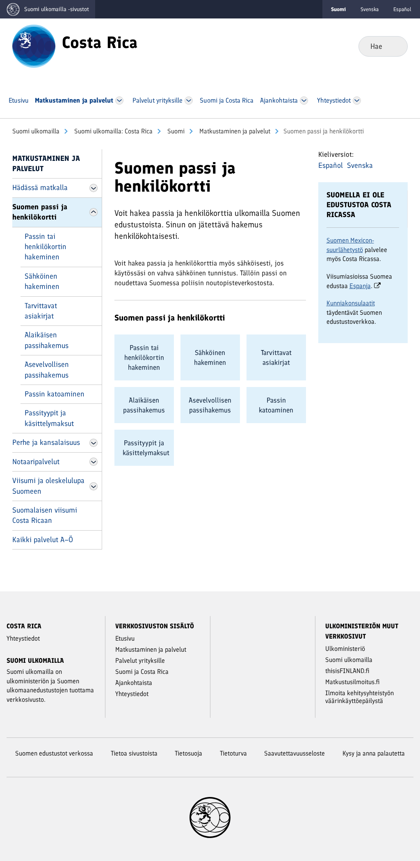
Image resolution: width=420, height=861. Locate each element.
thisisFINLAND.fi (347, 671)
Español (402, 9)
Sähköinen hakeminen (42, 281)
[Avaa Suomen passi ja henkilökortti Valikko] (93, 212)
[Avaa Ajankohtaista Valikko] (304, 100)
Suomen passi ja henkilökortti (39, 212)
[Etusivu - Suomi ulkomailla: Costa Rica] (33, 45)
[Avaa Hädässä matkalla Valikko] (93, 188)
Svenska (370, 9)
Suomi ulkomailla (35, 131)
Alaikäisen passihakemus (46, 340)
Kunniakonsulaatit (350, 303)
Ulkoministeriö (345, 649)
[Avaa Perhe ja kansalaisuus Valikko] (93, 443)
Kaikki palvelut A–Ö (42, 539)
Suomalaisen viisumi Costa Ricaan (44, 515)
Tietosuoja (188, 753)
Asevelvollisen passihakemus (47, 369)
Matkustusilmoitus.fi (352, 682)
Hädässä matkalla (40, 187)
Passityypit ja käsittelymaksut (49, 418)
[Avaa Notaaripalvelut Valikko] (93, 461)
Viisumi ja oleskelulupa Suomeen (48, 485)
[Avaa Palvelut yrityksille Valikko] (189, 100)
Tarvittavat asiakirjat (41, 311)
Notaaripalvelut (35, 461)
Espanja (360, 286)
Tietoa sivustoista (134, 753)
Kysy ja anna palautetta (373, 753)
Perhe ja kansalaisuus (46, 442)
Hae (395, 46)
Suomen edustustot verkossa (54, 753)
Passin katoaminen (54, 393)
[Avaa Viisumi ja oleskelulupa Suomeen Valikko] (93, 486)
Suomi (175, 131)
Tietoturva (233, 753)
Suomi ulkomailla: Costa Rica (113, 131)
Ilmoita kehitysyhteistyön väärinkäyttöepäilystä (359, 697)
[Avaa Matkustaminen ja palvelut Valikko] (119, 100)
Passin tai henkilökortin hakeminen (45, 247)
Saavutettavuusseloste (294, 753)
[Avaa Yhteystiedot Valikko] (357, 100)
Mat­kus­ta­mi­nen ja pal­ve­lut (234, 131)
